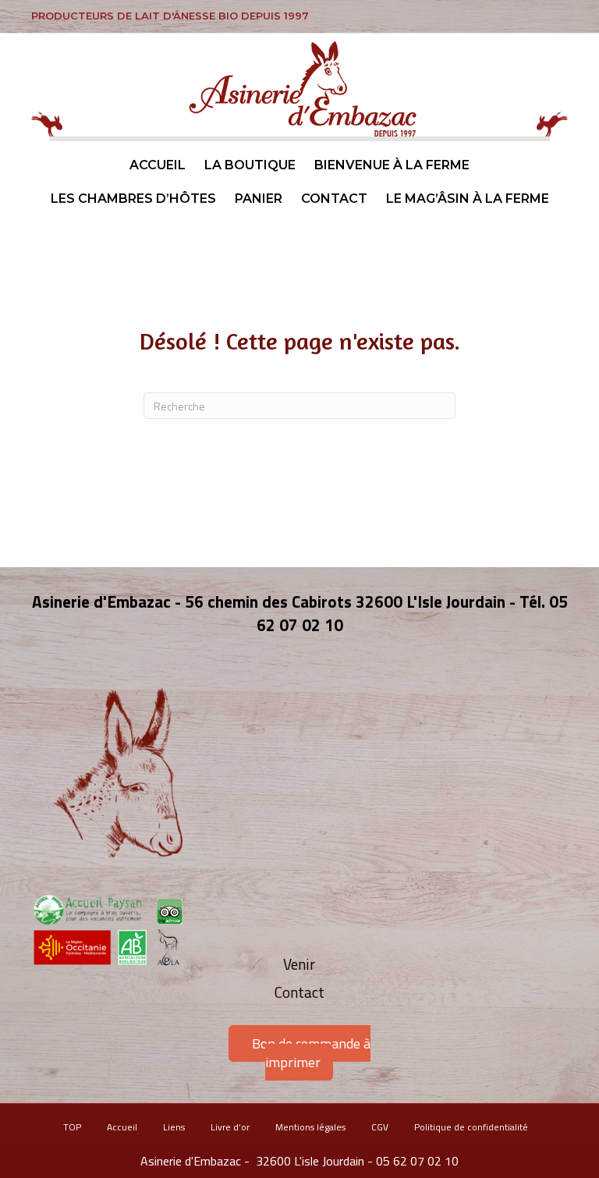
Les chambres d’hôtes (133, 198)
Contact (334, 198)
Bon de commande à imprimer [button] (311, 1053)
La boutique (250, 165)
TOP (72, 1126)
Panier (258, 198)
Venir (299, 964)
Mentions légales (310, 1126)
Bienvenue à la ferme (392, 165)
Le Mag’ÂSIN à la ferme (467, 198)
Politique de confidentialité (471, 1126)
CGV (379, 1126)
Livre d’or (230, 1126)
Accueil (157, 165)
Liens (174, 1126)
